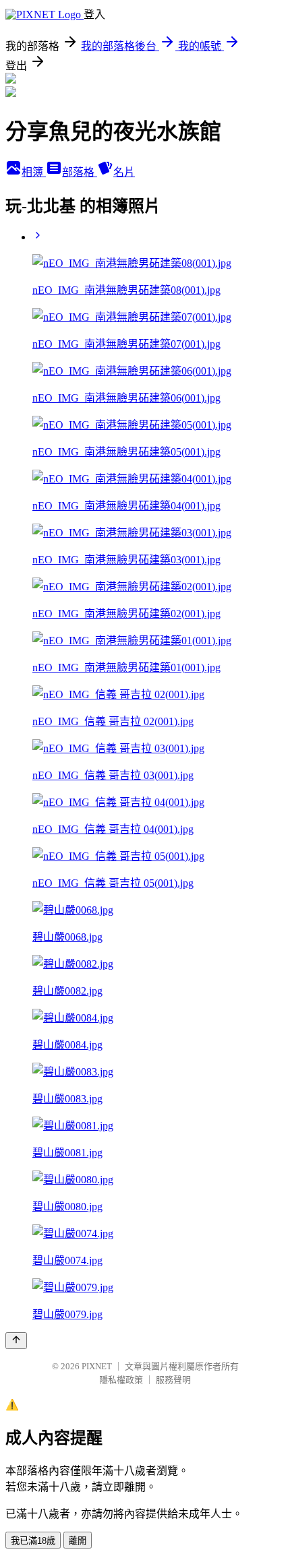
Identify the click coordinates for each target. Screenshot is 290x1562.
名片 (124, 172)
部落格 (79, 172)
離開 (77, 1541)
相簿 (34, 172)
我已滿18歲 (33, 1541)
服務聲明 (173, 1380)
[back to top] (16, 1340)
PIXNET (97, 1366)
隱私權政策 (121, 1380)
